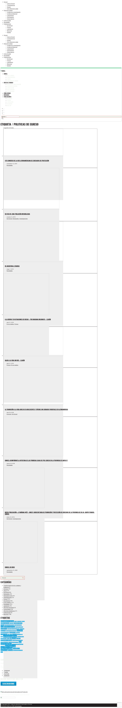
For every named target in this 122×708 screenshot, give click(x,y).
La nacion (19, 634)
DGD (2, 627)
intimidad (18, 632)
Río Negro (3, 646)
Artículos (9, 414)
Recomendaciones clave (13, 642)
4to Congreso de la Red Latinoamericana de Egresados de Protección (27, 161)
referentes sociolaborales (17, 644)
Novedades (10, 165)
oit (11, 638)
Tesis (2, 652)
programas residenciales (17, 640)
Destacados (16, 218)
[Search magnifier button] (23, 578)
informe (20, 631)
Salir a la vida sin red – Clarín (15, 360)
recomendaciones (4, 642)
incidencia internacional (11, 630)
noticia (8, 638)
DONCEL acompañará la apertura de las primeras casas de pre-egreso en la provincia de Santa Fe (36, 460)
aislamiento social (7, 621)
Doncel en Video (10, 567)
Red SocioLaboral (11, 643)
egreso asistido (9, 627)
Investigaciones (23, 218)
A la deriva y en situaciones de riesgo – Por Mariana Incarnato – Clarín (28, 319)
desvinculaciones (18, 625)
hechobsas (22, 628)
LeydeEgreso (10, 636)
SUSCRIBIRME (8, 683)
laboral (14, 634)
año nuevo (19, 621)
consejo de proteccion (9, 625)
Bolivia (23, 621)
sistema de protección (8, 647)
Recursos (5, 614)
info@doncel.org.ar (6, 663)
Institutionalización (5, 632)
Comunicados (7, 609)
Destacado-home (7, 596)
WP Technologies (17, 706)
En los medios (10, 324)
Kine (8, 634)
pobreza (18, 638)
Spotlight (10, 650)
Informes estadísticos (9, 611)
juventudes (4, 634)
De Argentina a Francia (12, 266)
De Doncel (9, 218)
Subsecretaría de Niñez (18, 650)
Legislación (6, 606)
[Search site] (2, 119)
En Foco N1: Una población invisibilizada (17, 214)
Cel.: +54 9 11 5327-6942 (7, 666)
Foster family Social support (13, 628)
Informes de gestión (8, 607)
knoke (11, 634)
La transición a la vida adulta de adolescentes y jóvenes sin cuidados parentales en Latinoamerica (36, 409)
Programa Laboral (6, 640)
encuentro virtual (19, 627)
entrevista (4, 629)
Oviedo (14, 638)
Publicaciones (7, 612)
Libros (5, 590)
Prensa (16, 324)
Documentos (6, 601)
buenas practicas (5, 623)
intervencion (12, 632)
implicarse (3, 630)
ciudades (11, 623)
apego (15, 621)
